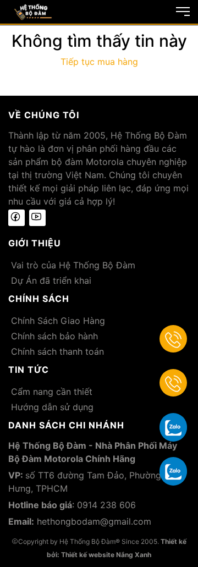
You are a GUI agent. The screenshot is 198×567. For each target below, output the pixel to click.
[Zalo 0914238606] (173, 427)
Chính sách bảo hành (54, 336)
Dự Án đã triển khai (51, 280)
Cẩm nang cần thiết (51, 391)
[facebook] (16, 218)
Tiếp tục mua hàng (99, 61)
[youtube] (37, 218)
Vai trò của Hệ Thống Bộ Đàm (73, 265)
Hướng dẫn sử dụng (52, 406)
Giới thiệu (34, 243)
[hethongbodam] (33, 10)
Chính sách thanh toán (57, 351)
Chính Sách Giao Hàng (58, 320)
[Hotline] (173, 339)
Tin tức (28, 369)
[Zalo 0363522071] (173, 471)
